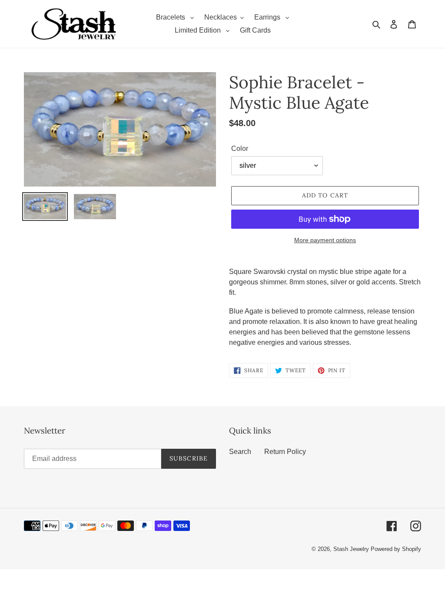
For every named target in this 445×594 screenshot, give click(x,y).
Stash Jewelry (352, 549)
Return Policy (285, 451)
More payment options (325, 240)
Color (239, 148)
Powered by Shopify (396, 549)
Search (240, 451)
